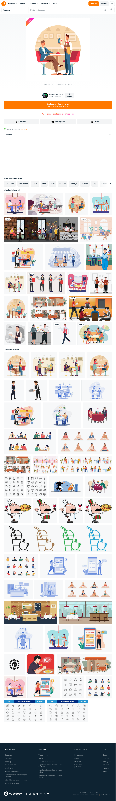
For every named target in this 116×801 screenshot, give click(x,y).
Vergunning (42, 755)
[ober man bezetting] (64, 333)
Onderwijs (9, 768)
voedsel (62, 184)
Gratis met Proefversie (57, 105)
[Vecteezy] (3, 3)
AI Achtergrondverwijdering (15, 780)
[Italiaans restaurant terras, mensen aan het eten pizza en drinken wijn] (84, 664)
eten (44, 184)
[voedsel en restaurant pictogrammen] (14, 486)
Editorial (44, 4)
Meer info (9, 135)
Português (105, 761)
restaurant (23, 184)
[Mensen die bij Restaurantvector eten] (15, 204)
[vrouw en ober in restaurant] (76, 204)
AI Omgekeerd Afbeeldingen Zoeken (13, 776)
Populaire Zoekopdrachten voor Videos (50, 776)
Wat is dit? (24, 129)
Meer (55, 4)
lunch (35, 184)
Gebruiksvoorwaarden (78, 795)
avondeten (9, 184)
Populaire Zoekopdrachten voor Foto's (50, 771)
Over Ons (76, 761)
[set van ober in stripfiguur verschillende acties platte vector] (46, 283)
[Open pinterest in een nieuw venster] (37, 794)
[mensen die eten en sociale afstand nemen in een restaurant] (96, 229)
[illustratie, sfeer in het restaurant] (90, 308)
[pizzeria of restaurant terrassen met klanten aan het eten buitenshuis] (48, 308)
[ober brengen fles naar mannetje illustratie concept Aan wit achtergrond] (23, 257)
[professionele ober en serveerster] (101, 283)
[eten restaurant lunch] (14, 664)
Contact (76, 758)
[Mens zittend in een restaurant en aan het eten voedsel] (48, 589)
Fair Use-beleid (104, 795)
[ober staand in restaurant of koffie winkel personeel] (14, 390)
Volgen (68, 97)
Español (104, 758)
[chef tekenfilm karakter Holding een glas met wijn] (45, 510)
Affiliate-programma (45, 761)
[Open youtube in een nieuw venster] (48, 794)
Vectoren (11, 4)
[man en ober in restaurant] (16, 365)
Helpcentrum (78, 755)
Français (104, 768)
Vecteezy (8, 758)
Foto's (22, 4)
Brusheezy (9, 755)
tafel (52, 184)
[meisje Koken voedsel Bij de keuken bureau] (18, 589)
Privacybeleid (92, 795)
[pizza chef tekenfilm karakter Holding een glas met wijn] (17, 510)
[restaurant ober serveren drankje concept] (99, 257)
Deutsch (104, 765)
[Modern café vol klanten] (41, 229)
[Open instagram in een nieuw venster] (30, 794)
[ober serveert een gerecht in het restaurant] (15, 333)
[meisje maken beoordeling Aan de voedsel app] (57, 566)
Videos (33, 4)
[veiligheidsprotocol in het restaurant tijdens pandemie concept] (45, 204)
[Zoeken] (103, 10)
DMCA (40, 758)
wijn (95, 184)
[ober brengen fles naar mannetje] (64, 390)
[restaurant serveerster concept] (44, 365)
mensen (85, 184)
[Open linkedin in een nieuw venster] (34, 794)
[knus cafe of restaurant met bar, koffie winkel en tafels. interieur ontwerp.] (30, 612)
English (104, 755)
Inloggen (102, 4)
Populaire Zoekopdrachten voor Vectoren (50, 766)
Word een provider (76, 766)
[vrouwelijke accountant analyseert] (16, 308)
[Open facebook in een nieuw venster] (26, 794)
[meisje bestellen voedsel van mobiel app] (94, 566)
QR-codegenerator (12, 783)
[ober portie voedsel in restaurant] (36, 390)
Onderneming (10, 765)
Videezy (8, 761)
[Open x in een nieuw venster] (45, 794)
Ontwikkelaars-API (12, 771)
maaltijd (74, 184)
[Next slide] (107, 184)
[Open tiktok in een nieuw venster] (41, 794)
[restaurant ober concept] (15, 283)
